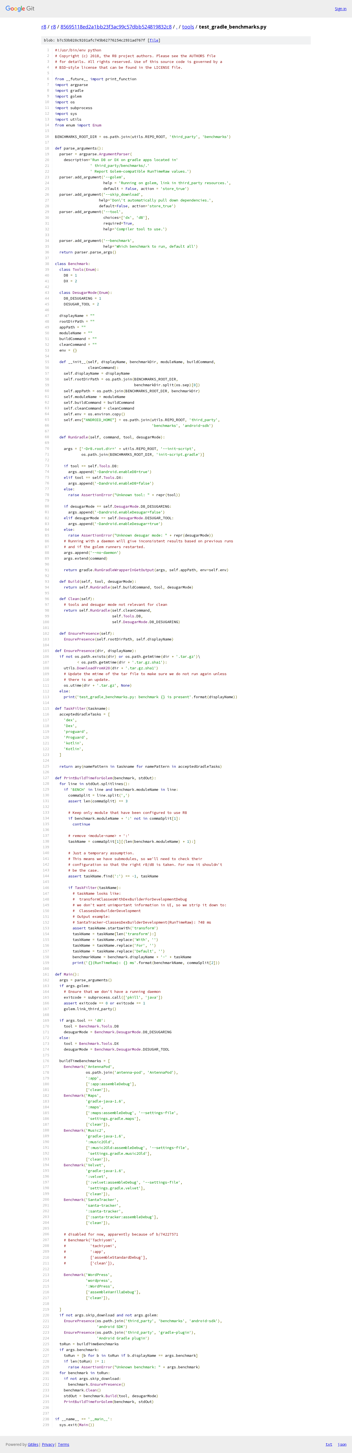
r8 (43, 26)
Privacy (48, 1444)
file (154, 40)
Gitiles (33, 1444)
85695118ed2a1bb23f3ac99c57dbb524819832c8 (116, 26)
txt (329, 1444)
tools (188, 26)
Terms (63, 1444)
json (342, 1444)
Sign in (340, 8)
